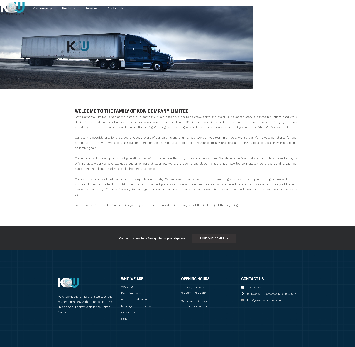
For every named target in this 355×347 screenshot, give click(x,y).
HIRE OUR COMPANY (214, 238)
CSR (124, 319)
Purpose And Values (134, 299)
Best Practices (131, 293)
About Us (127, 286)
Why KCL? (128, 312)
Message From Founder (137, 306)
